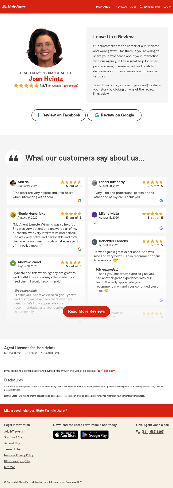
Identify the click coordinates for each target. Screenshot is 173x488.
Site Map (9, 467)
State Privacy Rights (17, 461)
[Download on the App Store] (65, 434)
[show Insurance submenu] (111, 6)
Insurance (103, 6)
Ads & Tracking (13, 431)
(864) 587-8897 (152, 6)
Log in (167, 6)
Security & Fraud (14, 437)
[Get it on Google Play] (94, 434)
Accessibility (12, 443)
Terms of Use (12, 449)
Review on (61, 115)
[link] (13, 6)
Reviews (121, 6)
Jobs (133, 6)
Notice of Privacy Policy (19, 455)
